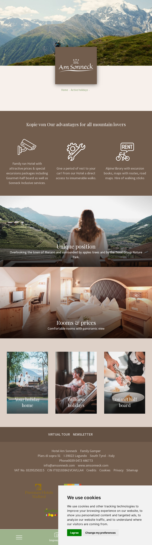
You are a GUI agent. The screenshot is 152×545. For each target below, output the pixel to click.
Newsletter (83, 434)
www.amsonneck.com (93, 465)
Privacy (118, 470)
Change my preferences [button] (100, 532)
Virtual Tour (59, 434)
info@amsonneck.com (59, 465)
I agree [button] (74, 532)
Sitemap (132, 470)
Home (64, 90)
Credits (91, 470)
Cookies (104, 470)
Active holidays (79, 90)
